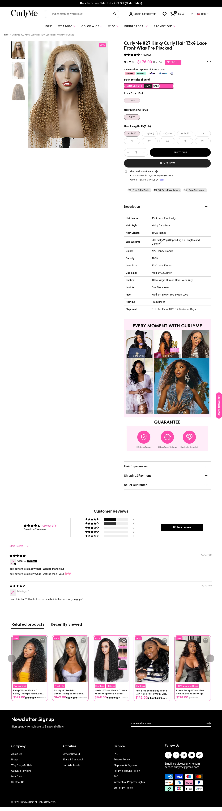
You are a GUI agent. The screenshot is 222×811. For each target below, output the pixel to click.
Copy (156, 86)
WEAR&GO (65, 26)
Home (5, 34)
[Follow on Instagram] (176, 755)
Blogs (14, 759)
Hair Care (16, 776)
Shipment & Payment (126, 765)
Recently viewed (66, 624)
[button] (200, 14)
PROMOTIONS (163, 26)
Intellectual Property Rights (129, 782)
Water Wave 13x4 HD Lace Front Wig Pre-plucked (111, 692)
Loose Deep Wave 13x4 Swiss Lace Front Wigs (190, 692)
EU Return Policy (123, 787)
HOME (48, 26)
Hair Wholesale (71, 765)
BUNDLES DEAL (134, 26)
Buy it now (167, 163)
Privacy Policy (122, 759)
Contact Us (17, 782)
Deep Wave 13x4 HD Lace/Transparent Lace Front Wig (27, 692)
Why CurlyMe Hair (21, 765)
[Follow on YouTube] (191, 755)
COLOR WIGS (90, 26)
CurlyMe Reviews (21, 770)
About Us (16, 754)
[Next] (210, 658)
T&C (116, 776)
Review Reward (71, 754)
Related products (27, 624)
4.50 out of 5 (49, 525)
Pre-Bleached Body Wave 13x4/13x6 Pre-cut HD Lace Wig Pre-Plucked (151, 692)
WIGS (112, 26)
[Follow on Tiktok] (199, 755)
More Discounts (219, 406)
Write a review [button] (182, 527)
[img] (17, 555)
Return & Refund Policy (127, 770)
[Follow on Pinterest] (183, 755)
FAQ (116, 754)
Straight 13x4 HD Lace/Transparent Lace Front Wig (68, 692)
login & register (145, 14)
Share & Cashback (72, 759)
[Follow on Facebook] (168, 755)
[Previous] (12, 658)
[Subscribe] (205, 723)
